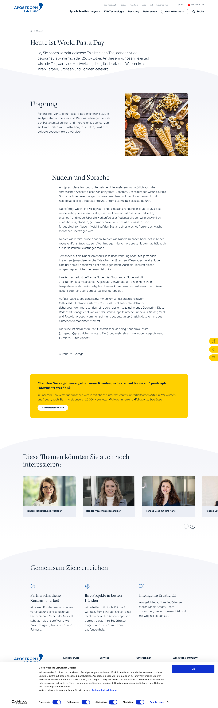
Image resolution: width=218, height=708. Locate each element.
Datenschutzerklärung (104, 690)
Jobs (144, 5)
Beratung (133, 11)
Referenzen (150, 11)
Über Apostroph (110, 5)
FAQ (151, 5)
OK (193, 669)
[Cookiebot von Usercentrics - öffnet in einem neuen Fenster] (19, 702)
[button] (84, 11)
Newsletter (134, 5)
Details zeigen (157, 702)
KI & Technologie (114, 11)
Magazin (123, 5)
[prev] (186, 526)
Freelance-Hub (162, 5)
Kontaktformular (175, 11)
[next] (192, 526)
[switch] (86, 702)
